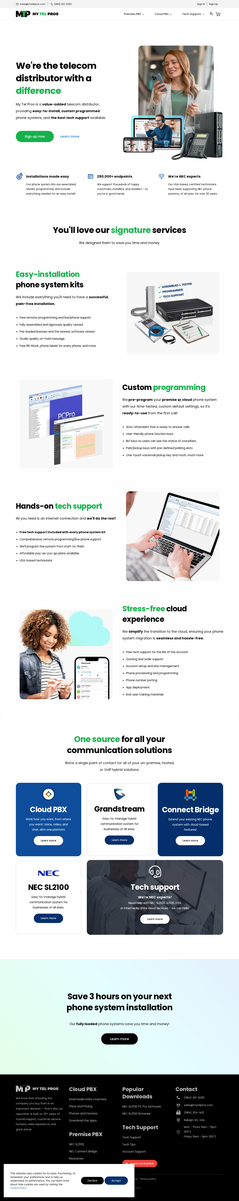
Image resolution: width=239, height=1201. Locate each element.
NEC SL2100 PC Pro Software (141, 1106)
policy (152, 1178)
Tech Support (131, 1137)
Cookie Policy (18, 1187)
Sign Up (213, 4)
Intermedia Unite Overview (87, 1099)
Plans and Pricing (80, 1106)
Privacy (144, 1178)
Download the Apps (83, 1120)
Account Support (134, 1152)
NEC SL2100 (76, 1144)
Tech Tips (129, 1144)
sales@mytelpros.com (198, 1105)
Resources (76, 1158)
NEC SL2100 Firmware (136, 1114)
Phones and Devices (83, 1113)
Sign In (201, 4)
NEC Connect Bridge (83, 1151)
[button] (35, 136)
